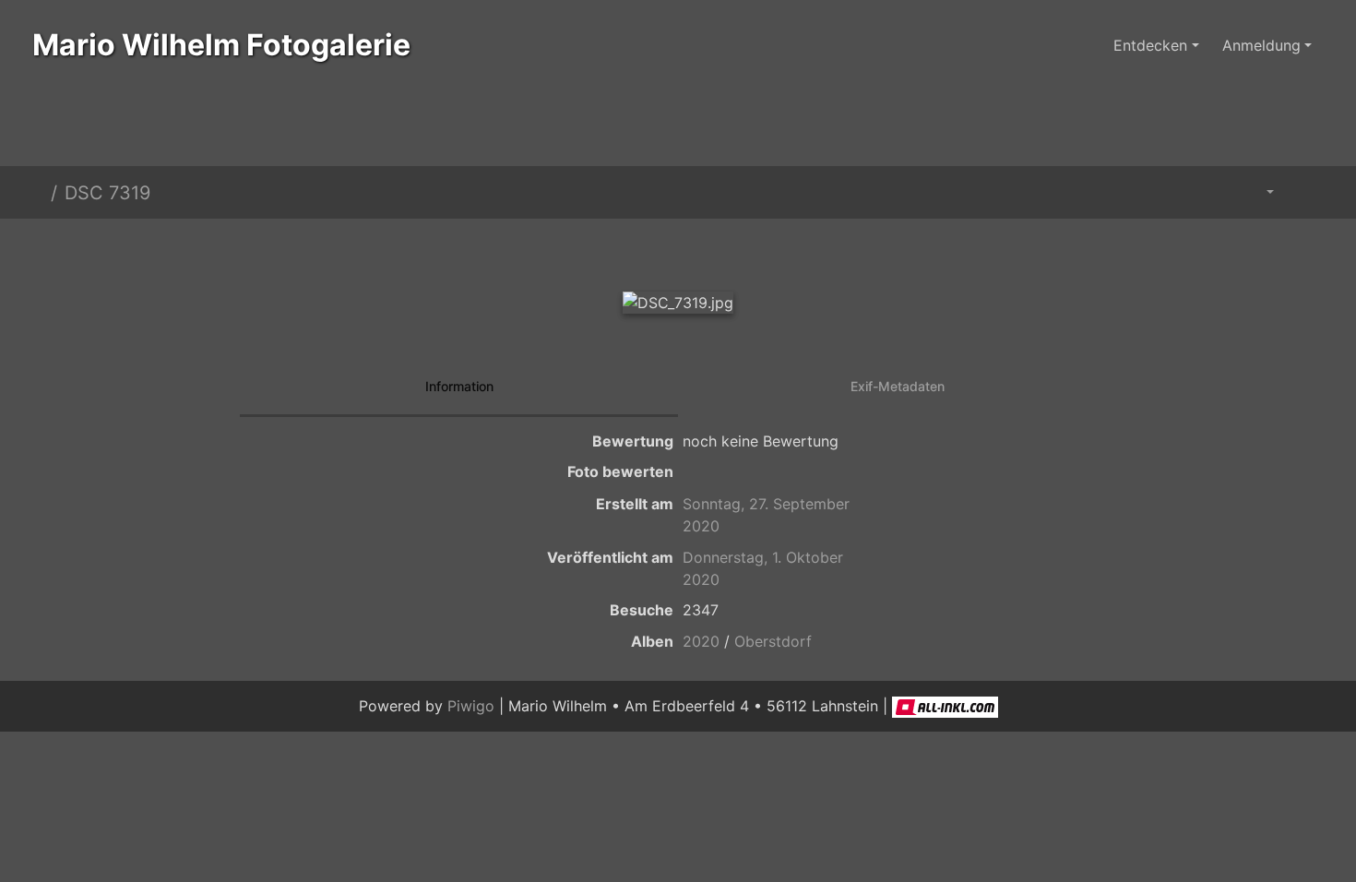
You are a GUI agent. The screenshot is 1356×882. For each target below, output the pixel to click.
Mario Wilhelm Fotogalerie (221, 45)
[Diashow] (1306, 192)
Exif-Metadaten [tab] (897, 386)
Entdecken (1150, 45)
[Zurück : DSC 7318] (615, 250)
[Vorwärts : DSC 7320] (740, 250)
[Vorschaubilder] (678, 250)
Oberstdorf (773, 641)
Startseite (36, 193)
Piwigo (470, 706)
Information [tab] (459, 386)
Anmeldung (1261, 45)
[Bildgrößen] (1257, 192)
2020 (701, 641)
